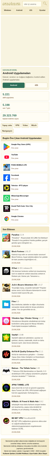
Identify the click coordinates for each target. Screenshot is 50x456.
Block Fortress (21, 251)
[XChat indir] (6, 271)
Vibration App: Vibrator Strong (28, 318)
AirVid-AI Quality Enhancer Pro (27, 351)
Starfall (17, 335)
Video (25, 125)
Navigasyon (7, 131)
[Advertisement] (25, 41)
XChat (22, 268)
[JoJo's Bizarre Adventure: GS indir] (6, 288)
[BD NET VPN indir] (6, 421)
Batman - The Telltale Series (26, 368)
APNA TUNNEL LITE (20, 385)
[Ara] (45, 4)
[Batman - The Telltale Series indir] (6, 371)
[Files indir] (6, 304)
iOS (30, 10)
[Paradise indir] (6, 238)
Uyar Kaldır (34, 453)
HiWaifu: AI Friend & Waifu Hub (27, 401)
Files (15, 301)
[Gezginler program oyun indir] (11, 4)
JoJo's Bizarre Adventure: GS (27, 285)
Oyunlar (42, 10)
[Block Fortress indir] (6, 254)
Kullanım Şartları (9, 453)
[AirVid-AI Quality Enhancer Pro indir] (6, 354)
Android (19, 10)
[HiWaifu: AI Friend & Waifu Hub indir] (6, 404)
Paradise (18, 235)
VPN (17, 125)
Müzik (34, 125)
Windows (7, 10)
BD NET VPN (23, 418)
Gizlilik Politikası (22, 453)
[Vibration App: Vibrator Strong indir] (6, 321)
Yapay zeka (7, 125)
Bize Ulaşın (43, 453)
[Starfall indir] (6, 338)
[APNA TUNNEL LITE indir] (6, 388)
